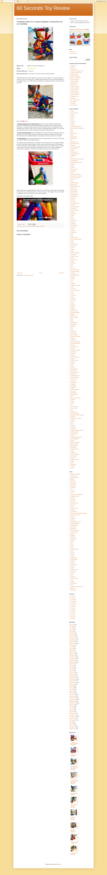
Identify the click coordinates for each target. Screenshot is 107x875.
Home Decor (73, 527)
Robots (72, 547)
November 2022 (73, 699)
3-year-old (73, 608)
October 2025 (72, 641)
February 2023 (72, 694)
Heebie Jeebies (74, 82)
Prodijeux (73, 358)
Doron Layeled (74, 169)
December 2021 (73, 715)
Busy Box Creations (75, 143)
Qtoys (72, 365)
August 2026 (72, 624)
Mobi (72, 328)
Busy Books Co (74, 141)
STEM (72, 550)
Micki (72, 319)
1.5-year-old (73, 599)
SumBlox (73, 399)
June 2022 (71, 708)
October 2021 (72, 718)
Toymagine (73, 103)
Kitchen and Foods (75, 530)
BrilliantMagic (74, 138)
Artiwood (73, 67)
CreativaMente (74, 160)
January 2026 (72, 636)
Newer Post (19, 273)
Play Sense (73, 351)
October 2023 (72, 680)
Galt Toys (73, 205)
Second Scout (74, 379)
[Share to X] (32, 224)
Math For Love (74, 316)
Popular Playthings (75, 357)
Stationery (73, 561)
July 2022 (71, 706)
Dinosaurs (73, 501)
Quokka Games (74, 368)
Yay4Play (73, 452)
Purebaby (73, 362)
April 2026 (71, 631)
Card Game (73, 486)
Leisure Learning (74, 89)
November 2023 (73, 679)
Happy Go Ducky (74, 81)
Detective (73, 497)
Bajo (72, 130)
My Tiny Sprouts (74, 334)
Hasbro (72, 240)
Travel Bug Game (75, 432)
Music (72, 544)
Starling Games (74, 394)
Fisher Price (73, 188)
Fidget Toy (73, 518)
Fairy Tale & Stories (75, 515)
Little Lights (73, 299)
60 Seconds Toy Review (43, 8)
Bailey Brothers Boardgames (77, 128)
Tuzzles (72, 435)
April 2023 (71, 691)
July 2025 (71, 646)
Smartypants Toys (75, 96)
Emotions (73, 509)
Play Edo (73, 348)
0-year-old (73, 596)
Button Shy (73, 145)
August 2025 (72, 645)
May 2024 (71, 669)
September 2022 (73, 703)
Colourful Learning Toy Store (77, 70)
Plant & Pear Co (74, 346)
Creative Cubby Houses (76, 72)
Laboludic (73, 283)
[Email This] (29, 224)
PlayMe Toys (73, 353)
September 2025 (73, 643)
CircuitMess (73, 155)
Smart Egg (73, 384)
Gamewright (73, 208)
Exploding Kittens (75, 182)
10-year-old (73, 601)
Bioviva (72, 135)
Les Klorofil (73, 295)
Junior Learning (74, 256)
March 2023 (72, 692)
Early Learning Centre (76, 174)
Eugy (72, 181)
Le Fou (72, 287)
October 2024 (72, 660)
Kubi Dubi (73, 276)
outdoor (72, 581)
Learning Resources (75, 290)
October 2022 (72, 701)
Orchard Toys (74, 339)
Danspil (72, 165)
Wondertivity (73, 447)
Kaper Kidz (73, 263)
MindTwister (73, 324)
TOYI (72, 404)
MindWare (73, 326)
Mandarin (73, 535)
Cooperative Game (75, 496)
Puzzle (72, 545)
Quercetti (73, 367)
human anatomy (74, 578)
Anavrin (72, 116)
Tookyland (73, 426)
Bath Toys (73, 480)
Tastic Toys (73, 98)
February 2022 (72, 713)
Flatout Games (74, 189)
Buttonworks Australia (75, 147)
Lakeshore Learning (75, 285)
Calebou (73, 150)
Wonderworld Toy (75, 449)
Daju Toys (73, 164)
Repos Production (75, 372)
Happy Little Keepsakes (76, 239)
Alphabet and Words (75, 474)
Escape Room (74, 511)
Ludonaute (73, 305)
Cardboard (73, 487)
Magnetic (38, 226)
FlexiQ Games (74, 193)
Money (72, 542)
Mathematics (73, 538)
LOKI (72, 280)
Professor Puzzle (74, 360)
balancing (73, 571)
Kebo (72, 264)
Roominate (73, 374)
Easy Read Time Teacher (76, 176)
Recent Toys (73, 370)
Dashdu (72, 167)
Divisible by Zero (74, 74)
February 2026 (72, 634)
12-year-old (73, 603)
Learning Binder (74, 532)
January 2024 (72, 675)
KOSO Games (74, 259)
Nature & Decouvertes (76, 336)
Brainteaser (73, 484)
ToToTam (73, 420)
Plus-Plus (73, 355)
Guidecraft (73, 230)
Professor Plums (74, 94)
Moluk (72, 329)
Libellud (72, 297)
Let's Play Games (74, 91)
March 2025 (72, 652)
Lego (72, 292)
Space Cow (73, 391)
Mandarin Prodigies (75, 312)
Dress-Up (73, 504)
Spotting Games (74, 559)
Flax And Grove (74, 191)
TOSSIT (72, 403)
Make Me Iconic (74, 310)
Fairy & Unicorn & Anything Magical (79, 513)
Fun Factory (73, 201)
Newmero (73, 338)
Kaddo (72, 261)
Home (40, 273)
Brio (71, 140)
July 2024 (71, 665)
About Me (73, 51)
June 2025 (71, 648)
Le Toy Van (73, 288)
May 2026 (71, 629)
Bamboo (72, 479)
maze (72, 579)
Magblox (73, 307)
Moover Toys (73, 331)
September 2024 (73, 662)
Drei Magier (73, 171)
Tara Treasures (74, 408)
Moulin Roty (73, 333)
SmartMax (42, 226)
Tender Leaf (73, 411)
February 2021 (72, 727)
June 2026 (71, 628)
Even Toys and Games (76, 77)
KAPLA (72, 257)
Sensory (72, 552)
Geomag (73, 211)
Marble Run (73, 537)
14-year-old (73, 604)
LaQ (72, 281)
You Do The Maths (75, 454)
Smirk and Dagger (75, 389)
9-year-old (73, 618)
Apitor (72, 119)
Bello (72, 131)
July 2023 (71, 686)
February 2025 (72, 653)
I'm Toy (72, 247)
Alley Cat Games (74, 112)
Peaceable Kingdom (75, 343)
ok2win (72, 468)
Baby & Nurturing (74, 477)
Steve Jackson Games (76, 398)
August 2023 (72, 684)
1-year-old (23, 226)
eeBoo (72, 462)
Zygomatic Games (75, 459)
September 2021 (73, 720)
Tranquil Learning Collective (77, 430)
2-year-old (73, 606)
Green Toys (73, 227)
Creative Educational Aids (76, 162)
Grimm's (72, 229)
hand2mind (73, 464)
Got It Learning (74, 225)
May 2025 (71, 650)
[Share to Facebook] (33, 224)
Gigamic (72, 215)
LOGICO (72, 278)
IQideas (72, 249)
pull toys (72, 588)
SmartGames (74, 386)
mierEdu (72, 466)
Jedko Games (74, 84)
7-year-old (73, 615)
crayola (72, 461)
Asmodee (73, 123)
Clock (72, 492)
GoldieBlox (73, 223)
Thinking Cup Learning (76, 418)
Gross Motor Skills (75, 523)
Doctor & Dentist (74, 503)
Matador (72, 314)
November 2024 (73, 658)
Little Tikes (73, 300)
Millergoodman (74, 322)
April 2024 (71, 670)
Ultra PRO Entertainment (76, 437)
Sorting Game (74, 557)
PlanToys (73, 345)
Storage (72, 562)
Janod (72, 251)
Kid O (72, 266)
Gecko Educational (75, 210)
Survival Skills (74, 564)
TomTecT (73, 421)
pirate (72, 585)
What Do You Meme (75, 442)
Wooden (72, 567)
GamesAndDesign (75, 206)
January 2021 (72, 728)
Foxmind (73, 199)
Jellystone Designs (75, 86)
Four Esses (73, 198)
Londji (72, 302)
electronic (73, 576)
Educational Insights (75, 177)
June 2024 (71, 667)
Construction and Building (30, 226)
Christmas (73, 491)
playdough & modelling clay (77, 586)
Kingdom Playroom (75, 271)
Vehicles (72, 566)
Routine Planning (75, 549)
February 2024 (72, 674)
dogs (72, 574)
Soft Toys (73, 556)
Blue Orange (73, 136)
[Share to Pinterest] (35, 224)
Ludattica (73, 304)
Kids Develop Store (75, 88)
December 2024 (73, 657)
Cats (72, 489)
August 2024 (72, 663)
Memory (72, 540)
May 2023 (71, 689)
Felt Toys (73, 516)
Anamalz (73, 114)
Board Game (73, 482)
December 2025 (73, 638)
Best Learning (74, 133)
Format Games (74, 196)
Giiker (72, 217)
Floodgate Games (75, 194)
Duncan (72, 172)
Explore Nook (74, 184)
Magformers (73, 309)
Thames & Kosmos (75, 413)
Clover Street (74, 69)
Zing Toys (73, 457)
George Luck (73, 213)
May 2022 (71, 710)
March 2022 (72, 711)
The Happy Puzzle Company (77, 415)
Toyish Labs (73, 428)
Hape (72, 235)
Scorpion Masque (75, 377)
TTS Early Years (74, 406)
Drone (72, 506)
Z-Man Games (74, 456)
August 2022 (72, 704)
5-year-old (73, 611)
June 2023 (71, 687)
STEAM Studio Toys (75, 375)
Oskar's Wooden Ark (75, 93)
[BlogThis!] (30, 224)
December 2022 (73, 698)
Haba (72, 234)
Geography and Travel (76, 521)
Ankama (72, 118)
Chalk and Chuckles (75, 153)
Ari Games (73, 121)
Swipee (72, 401)
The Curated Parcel (75, 99)
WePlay (72, 440)
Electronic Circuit (74, 508)
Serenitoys (73, 380)
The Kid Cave (74, 101)
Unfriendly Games (75, 438)
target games (74, 590)
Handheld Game (74, 525)
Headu (72, 242)
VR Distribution (74, 105)
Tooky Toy (73, 425)
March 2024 (72, 672)
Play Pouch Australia (75, 350)
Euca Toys (73, 179)
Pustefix (72, 363)
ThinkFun (73, 416)
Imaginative (73, 528)
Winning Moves (74, 445)
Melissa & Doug (74, 317)
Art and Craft (73, 475)
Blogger (59, 864)
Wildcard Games (74, 444)
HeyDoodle (73, 246)
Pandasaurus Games (75, 341)
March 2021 (72, 725)
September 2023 (73, 682)
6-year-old (73, 613)
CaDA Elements (74, 148)
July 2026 (71, 626)
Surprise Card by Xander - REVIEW (79, 29)
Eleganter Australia (75, 76)
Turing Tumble (74, 433)
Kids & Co (73, 268)
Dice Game (73, 499)
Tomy (72, 423)
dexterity (72, 573)
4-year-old (73, 609)
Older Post (61, 273)
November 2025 (73, 640)
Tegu (72, 409)
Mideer (72, 321)
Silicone (72, 554)
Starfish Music (74, 392)
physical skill (73, 583)
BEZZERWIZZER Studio (76, 126)
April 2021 (71, 723)
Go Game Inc (74, 220)
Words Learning (74, 569)
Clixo (72, 157)
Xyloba (72, 450)
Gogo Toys (73, 222)
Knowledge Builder (75, 275)
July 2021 (71, 721)
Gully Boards (73, 232)
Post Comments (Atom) (28, 275)
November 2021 (73, 716)
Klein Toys (73, 273)
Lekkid (72, 293)
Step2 (72, 396)
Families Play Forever (76, 186)
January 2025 (72, 655)
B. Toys (72, 124)
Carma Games (74, 152)
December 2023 (73, 677)
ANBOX (72, 111)
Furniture (73, 520)
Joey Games (73, 254)
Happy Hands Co (74, 237)
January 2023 (72, 696)
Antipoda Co (73, 65)
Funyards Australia (75, 79)
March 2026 (72, 633)
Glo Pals (72, 218)
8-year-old (73, 616)
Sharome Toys (74, 382)
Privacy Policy (74, 53)
